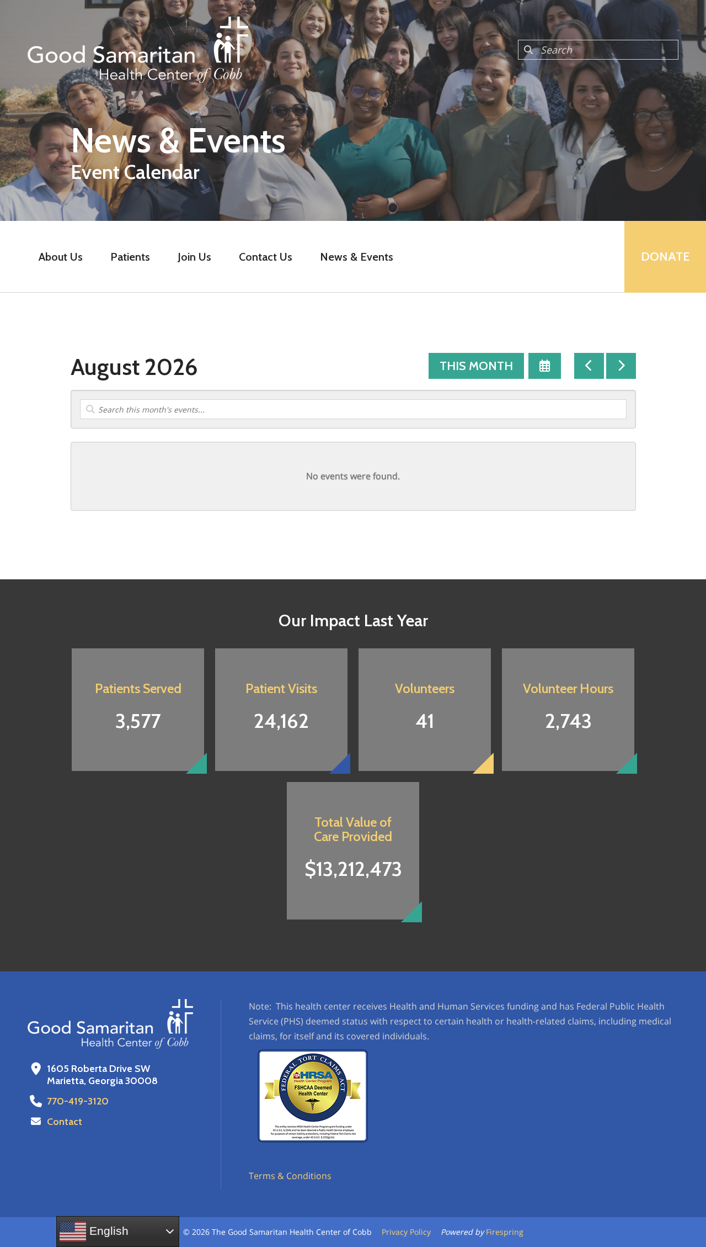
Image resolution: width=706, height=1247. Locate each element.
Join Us (194, 256)
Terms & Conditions (290, 1176)
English (107, 1231)
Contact (64, 1122)
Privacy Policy (406, 1232)
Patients (130, 256)
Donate (665, 256)
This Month (476, 365)
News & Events (356, 256)
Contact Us (265, 256)
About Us (61, 256)
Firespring (504, 1232)
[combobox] (598, 50)
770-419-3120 (78, 1101)
